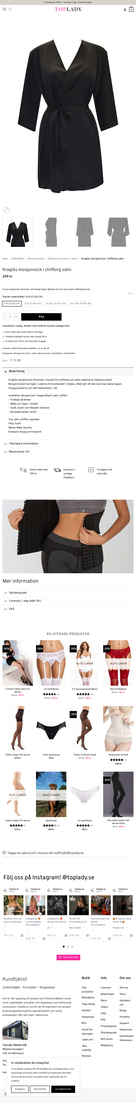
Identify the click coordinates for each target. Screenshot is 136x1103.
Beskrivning (17, 371)
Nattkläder (57, 353)
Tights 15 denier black (84, 754)
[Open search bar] (10, 9)
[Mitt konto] (125, 9)
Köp (41, 317)
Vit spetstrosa (85, 820)
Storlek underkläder (13, 297)
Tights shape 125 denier (17, 754)
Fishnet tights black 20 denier (18, 690)
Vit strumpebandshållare (85, 689)
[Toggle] (5, 371)
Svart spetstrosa (51, 754)
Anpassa (20, 1089)
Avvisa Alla (40, 1089)
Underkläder (69, 353)
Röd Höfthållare (118, 689)
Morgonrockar (44, 353)
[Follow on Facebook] (5, 1095)
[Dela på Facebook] (11, 360)
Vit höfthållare (51, 689)
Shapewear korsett (118, 754)
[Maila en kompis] (15, 360)
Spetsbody (51, 820)
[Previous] (9, 116)
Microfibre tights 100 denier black (118, 822)
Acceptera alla (63, 1089)
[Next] (127, 116)
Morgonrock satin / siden (25, 353)
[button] (4, 9)
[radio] (11, 303)
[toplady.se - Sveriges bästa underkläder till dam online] (68, 9)
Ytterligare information (23, 444)
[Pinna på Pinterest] (19, 360)
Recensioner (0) (19, 452)
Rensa (131, 293)
